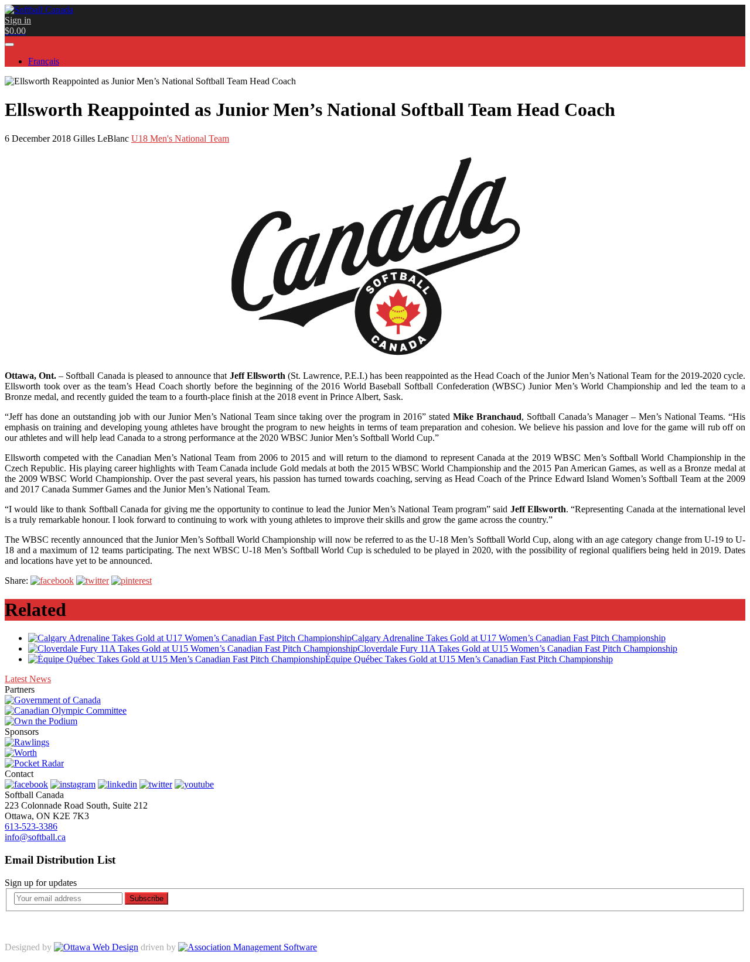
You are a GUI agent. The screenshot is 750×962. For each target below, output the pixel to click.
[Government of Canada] (53, 700)
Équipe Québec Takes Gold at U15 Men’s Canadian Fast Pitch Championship (469, 659)
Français (43, 61)
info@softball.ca (35, 837)
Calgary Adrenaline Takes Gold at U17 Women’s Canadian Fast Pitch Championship (509, 638)
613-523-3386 (31, 826)
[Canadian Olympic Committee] (66, 710)
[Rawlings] (27, 742)
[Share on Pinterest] (131, 581)
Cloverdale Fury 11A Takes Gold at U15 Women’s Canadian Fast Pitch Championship (517, 648)
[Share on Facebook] (52, 581)
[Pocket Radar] (34, 763)
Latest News (28, 679)
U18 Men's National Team (180, 138)
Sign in (18, 20)
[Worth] (21, 753)
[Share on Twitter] (92, 581)
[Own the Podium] (41, 721)
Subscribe (146, 898)
